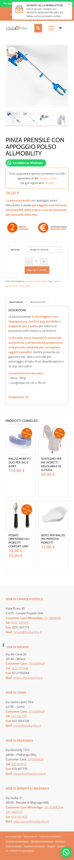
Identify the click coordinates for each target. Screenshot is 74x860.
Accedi (49, 183)
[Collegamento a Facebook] (60, 855)
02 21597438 (19, 668)
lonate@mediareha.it (27, 632)
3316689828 (36, 663)
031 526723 (19, 716)
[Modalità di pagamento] (17, 841)
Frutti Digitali (28, 850)
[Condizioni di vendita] (34, 846)
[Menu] (50, 28)
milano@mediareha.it (28, 678)
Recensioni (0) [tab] (37, 302)
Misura (15, 249)
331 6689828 (52, 618)
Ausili (27, 281)
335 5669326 (14, 812)
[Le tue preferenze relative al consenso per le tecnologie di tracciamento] (3, 645)
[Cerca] (38, 28)
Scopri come (48, 178)
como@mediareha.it (27, 726)
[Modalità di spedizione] (42, 841)
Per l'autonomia (23, 285)
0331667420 (19, 817)
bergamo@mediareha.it (29, 774)
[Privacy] (51, 846)
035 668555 (19, 764)
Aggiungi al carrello (37, 269)
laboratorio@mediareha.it (31, 821)
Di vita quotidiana (39, 281)
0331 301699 (19, 623)
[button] (66, 852)
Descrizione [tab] (16, 302)
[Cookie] (61, 846)
